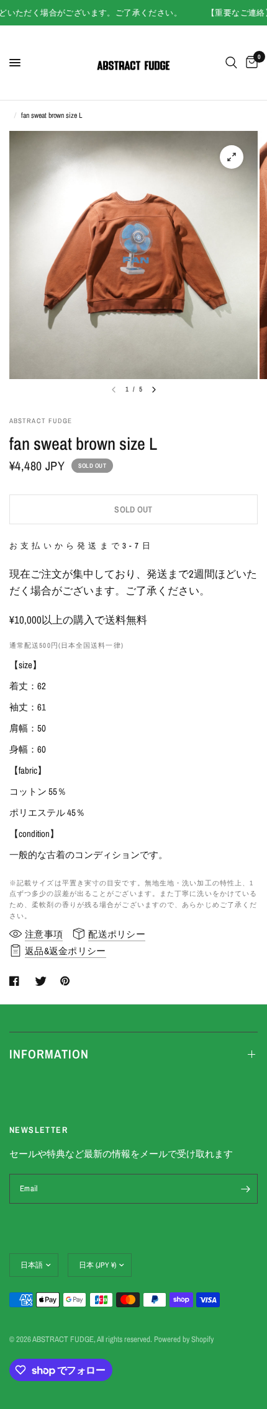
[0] (250, 62)
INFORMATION (49, 1053)
